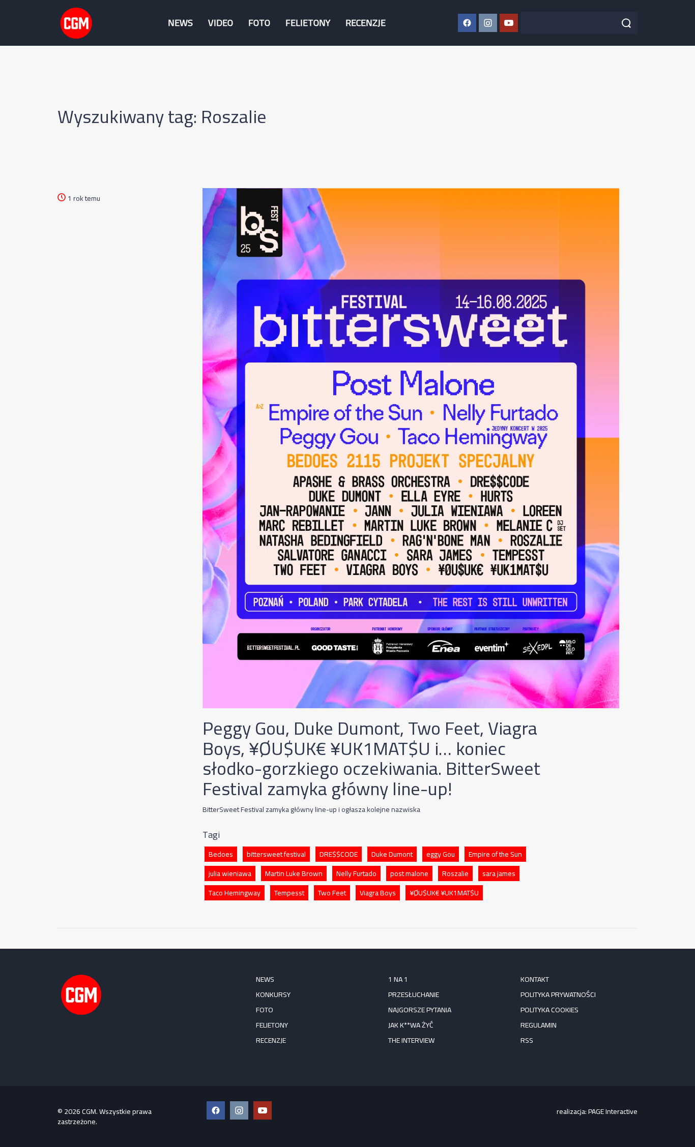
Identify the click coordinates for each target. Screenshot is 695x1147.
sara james (498, 873)
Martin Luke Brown (294, 873)
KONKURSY (273, 994)
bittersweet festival (276, 854)
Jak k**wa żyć (410, 1025)
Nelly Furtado (356, 873)
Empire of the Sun (495, 854)
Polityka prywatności (558, 994)
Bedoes (221, 854)
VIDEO (220, 22)
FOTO (259, 22)
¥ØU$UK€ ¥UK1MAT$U (444, 892)
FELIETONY (307, 22)
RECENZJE (365, 22)
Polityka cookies (549, 1009)
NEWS (180, 22)
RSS (526, 1040)
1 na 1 (398, 979)
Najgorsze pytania (419, 1009)
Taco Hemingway (234, 892)
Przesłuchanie (413, 994)
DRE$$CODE (339, 854)
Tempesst (289, 892)
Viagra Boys (378, 892)
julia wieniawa (230, 873)
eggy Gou (440, 854)
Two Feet (332, 892)
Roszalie (455, 873)
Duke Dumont (392, 854)
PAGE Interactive (613, 1111)
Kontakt (534, 979)
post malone (409, 873)
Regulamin (538, 1025)
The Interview (411, 1040)
